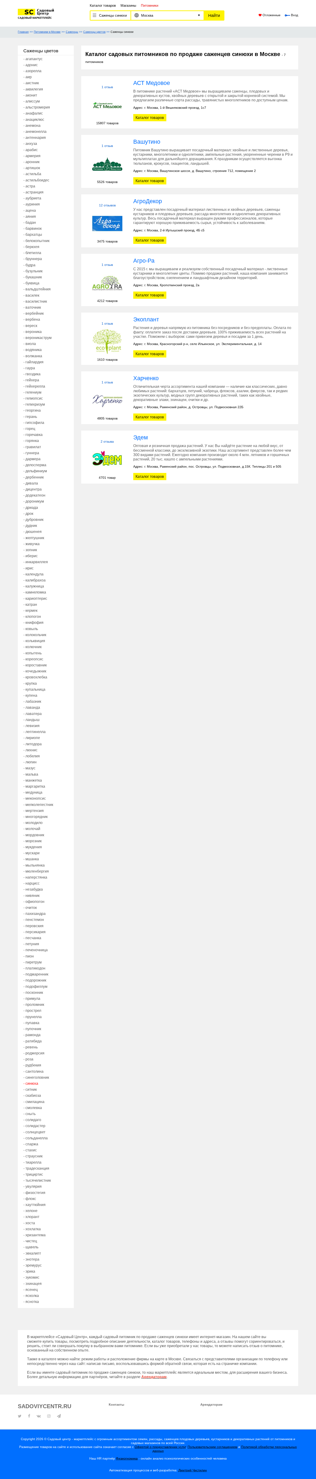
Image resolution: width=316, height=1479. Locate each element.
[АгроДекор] (107, 223)
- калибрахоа (34, 580)
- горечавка (33, 435)
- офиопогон (33, 902)
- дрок (28, 514)
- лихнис (30, 750)
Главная (23, 32)
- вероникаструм (37, 338)
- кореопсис (33, 659)
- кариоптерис (35, 598)
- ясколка (31, 1296)
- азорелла (32, 71)
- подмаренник (35, 974)
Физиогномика (127, 1458)
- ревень (30, 1047)
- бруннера (32, 259)
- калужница (33, 586)
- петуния (31, 944)
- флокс (29, 1199)
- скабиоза (32, 1095)
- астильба (32, 174)
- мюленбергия (36, 871)
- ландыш (31, 720)
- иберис (30, 556)
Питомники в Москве (47, 32)
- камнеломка (34, 592)
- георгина (32, 410)
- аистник (31, 83)
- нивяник (31, 896)
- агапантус (33, 59)
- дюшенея (32, 532)
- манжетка (32, 780)
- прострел (32, 1011)
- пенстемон (33, 920)
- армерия (31, 156)
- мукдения (32, 847)
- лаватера (32, 714)
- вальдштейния (37, 289)
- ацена (29, 210)
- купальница (34, 689)
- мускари (31, 853)
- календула (33, 574)
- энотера (31, 1259)
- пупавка (31, 1023)
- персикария (34, 932)
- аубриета (32, 198)
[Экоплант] (107, 341)
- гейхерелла (34, 386)
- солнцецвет (34, 1132)
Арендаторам (211, 1404)
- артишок (31, 168)
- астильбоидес (36, 180)
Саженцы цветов (94, 32)
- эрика (29, 1271)
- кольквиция (34, 641)
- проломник (33, 1005)
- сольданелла (35, 1138)
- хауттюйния (34, 1205)
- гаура (29, 368)
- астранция (33, 192)
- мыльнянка (34, 865)
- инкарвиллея (35, 562)
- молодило (33, 823)
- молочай (31, 829)
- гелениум (32, 392)
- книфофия (33, 623)
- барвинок (32, 228)
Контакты (116, 1404)
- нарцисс (31, 883)
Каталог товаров (103, 5)
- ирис (28, 568)
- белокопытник (36, 241)
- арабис (30, 150)
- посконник (33, 992)
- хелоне (30, 1211)
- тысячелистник (37, 1180)
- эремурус (32, 1265)
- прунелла (32, 1017)
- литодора (32, 744)
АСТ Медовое (151, 83)
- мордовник (33, 835)
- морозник (32, 841)
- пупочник (32, 1029)
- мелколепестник (38, 805)
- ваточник (32, 307)
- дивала (30, 483)
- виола (29, 344)
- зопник (30, 550)
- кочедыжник (34, 671)
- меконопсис (34, 798)
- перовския (33, 926)
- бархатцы (32, 234)
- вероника (32, 332)
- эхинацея (32, 1284)
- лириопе (31, 738)
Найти (214, 15)
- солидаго (32, 1120)
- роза (28, 1059)
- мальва (30, 774)
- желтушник (33, 538)
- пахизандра (34, 914)
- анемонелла (34, 132)
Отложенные (271, 15)
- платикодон (34, 968)
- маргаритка (34, 786)
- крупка (30, 683)
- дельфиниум (35, 471)
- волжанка (32, 356)
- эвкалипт (32, 1253)
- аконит (30, 95)
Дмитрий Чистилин (192, 1470)
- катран (30, 604)
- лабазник (32, 701)
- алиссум (31, 101)
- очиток (30, 908)
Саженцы (72, 32)
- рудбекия (32, 1065)
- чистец (30, 1241)
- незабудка (33, 889)
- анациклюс (33, 119)
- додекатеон (34, 495)
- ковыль (30, 629)
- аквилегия (33, 89)
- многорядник (35, 817)
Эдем (140, 437)
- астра (29, 186)
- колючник (32, 647)
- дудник (30, 526)
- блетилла (32, 253)
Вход (294, 15)
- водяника (32, 350)
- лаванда (31, 707)
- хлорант (31, 1217)
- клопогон (32, 616)
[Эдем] (107, 459)
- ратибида (32, 1041)
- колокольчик (34, 635)
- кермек (30, 610)
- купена (30, 695)
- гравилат (32, 447)
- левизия (31, 726)
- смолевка (32, 1108)
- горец (29, 429)
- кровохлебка (35, 677)
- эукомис (31, 1277)
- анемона (31, 125)
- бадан (29, 222)
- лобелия (31, 756)
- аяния (29, 216)
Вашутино (146, 141)
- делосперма (34, 465)
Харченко (146, 378)
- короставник (35, 665)
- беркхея (31, 247)
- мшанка (31, 859)
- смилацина (33, 1102)
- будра (29, 265)
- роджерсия (33, 1053)
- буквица (31, 283)
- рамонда (31, 1035)
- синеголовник (36, 1077)
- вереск (30, 326)
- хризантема (34, 1235)
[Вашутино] (107, 164)
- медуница (32, 792)
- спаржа (30, 1144)
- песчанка (32, 938)
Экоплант (146, 319)
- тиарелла (32, 1162)
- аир (27, 77)
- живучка (31, 544)
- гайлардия (33, 362)
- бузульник (33, 271)
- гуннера (31, 453)
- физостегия (34, 1193)
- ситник (30, 1089)
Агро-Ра (144, 260)
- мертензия (33, 811)
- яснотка (31, 1302)
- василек (31, 295)
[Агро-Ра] (107, 283)
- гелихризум (34, 404)
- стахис (30, 1150)
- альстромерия (36, 107)
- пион (28, 956)
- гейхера (31, 380)
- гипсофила (33, 423)
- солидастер (34, 1126)
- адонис (30, 65)
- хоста (29, 1223)
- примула (31, 998)
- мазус (29, 768)
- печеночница (35, 950)
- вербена (31, 319)
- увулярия (32, 1186)
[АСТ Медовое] (107, 105)
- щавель (30, 1247)
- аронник (31, 162)
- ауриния (31, 204)
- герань (30, 417)
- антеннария (34, 138)
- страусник (33, 1156)
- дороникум (33, 501)
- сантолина (33, 1071)
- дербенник (33, 477)
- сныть (29, 1114)
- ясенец (30, 1290)
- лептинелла (34, 732)
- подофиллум (35, 986)
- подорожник (34, 980)
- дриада (30, 508)
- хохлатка (32, 1229)
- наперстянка (35, 877)
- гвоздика (31, 374)
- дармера (31, 459)
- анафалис (33, 113)
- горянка (31, 441)
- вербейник (33, 313)
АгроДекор (147, 201)
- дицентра (32, 489)
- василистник (35, 301)
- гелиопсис (33, 398)
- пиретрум (32, 962)
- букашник (32, 277)
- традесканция (36, 1168)
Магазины (128, 5)
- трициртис (33, 1174)
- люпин (30, 762)
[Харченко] (107, 400)
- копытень (32, 653)
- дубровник (33, 520)
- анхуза (30, 144)
